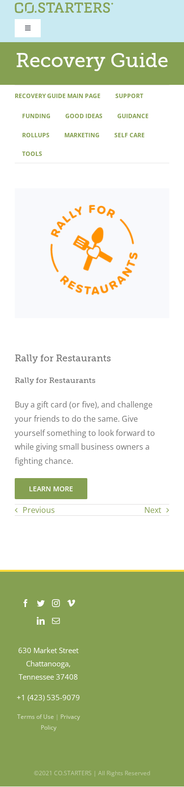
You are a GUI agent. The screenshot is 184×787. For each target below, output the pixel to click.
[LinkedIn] (41, 621)
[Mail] (56, 621)
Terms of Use (35, 716)
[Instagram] (56, 603)
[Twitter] (41, 603)
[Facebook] (25, 603)
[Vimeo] (71, 603)
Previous (39, 510)
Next (152, 510)
